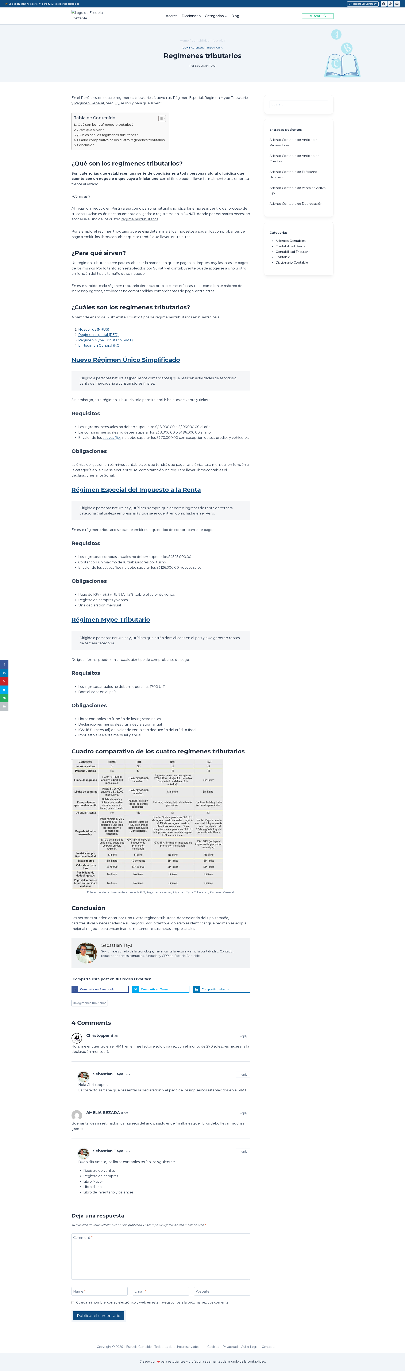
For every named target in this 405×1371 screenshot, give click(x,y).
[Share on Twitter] (4, 690)
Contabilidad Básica (290, 246)
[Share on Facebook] (4, 664)
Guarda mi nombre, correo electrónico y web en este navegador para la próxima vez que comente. (152, 1302)
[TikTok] (390, 4)
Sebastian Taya (108, 1074)
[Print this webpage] (4, 706)
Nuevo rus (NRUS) (93, 329)
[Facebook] (384, 4)
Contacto (268, 1347)
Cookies (213, 1347)
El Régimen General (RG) (99, 345)
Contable (283, 257)
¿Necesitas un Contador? (363, 3)
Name (79, 1291)
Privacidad (230, 1347)
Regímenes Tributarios (89, 1003)
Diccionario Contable (292, 262)
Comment (83, 1237)
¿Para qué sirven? (90, 130)
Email (140, 1291)
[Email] (397, 4)
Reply (243, 1036)
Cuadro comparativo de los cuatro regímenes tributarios (121, 140)
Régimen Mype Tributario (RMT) (105, 340)
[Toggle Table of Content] (160, 118)
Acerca (172, 16)
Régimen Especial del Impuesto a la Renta (136, 489)
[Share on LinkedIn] (4, 673)
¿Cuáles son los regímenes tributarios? (107, 135)
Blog (235, 16)
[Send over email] (4, 698)
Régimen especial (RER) (98, 335)
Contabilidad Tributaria (202, 47)
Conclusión (85, 145)
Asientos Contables (290, 241)
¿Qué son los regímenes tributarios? (105, 125)
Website (202, 1291)
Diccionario (191, 16)
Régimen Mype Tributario (111, 619)
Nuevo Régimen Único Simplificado (126, 359)
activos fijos (112, 438)
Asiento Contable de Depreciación (296, 204)
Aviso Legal (249, 1347)
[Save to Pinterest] (4, 681)
